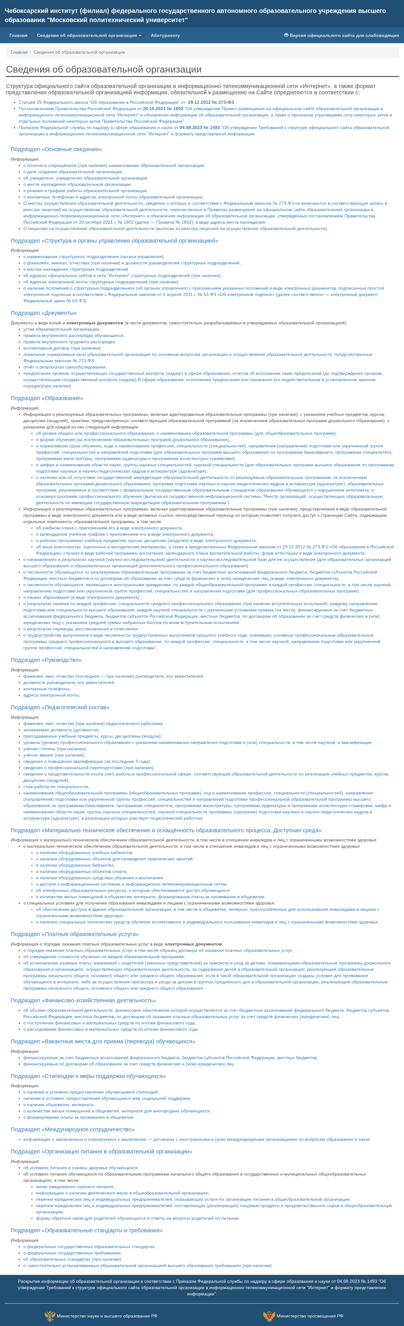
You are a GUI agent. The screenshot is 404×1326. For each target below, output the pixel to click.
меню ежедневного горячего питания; (75, 1186)
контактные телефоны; (47, 688)
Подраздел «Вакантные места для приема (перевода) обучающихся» (103, 1041)
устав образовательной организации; (61, 329)
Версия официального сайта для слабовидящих (343, 35)
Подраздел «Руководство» (46, 660)
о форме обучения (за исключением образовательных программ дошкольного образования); (133, 439)
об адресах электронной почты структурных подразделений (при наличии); (101, 281)
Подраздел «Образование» (47, 398)
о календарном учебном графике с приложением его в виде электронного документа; (125, 534)
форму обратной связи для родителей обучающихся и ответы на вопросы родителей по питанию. (138, 1218)
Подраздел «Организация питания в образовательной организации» (101, 1151)
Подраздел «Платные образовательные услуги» (75, 934)
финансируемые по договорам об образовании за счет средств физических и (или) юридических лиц (128, 1063)
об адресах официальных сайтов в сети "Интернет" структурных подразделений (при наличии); (122, 275)
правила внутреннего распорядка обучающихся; (73, 335)
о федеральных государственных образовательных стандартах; (89, 1246)
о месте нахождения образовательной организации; (77, 184)
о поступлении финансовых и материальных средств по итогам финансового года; (109, 1022)
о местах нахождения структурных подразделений (75, 269)
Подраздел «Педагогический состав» (60, 707)
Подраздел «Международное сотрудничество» (73, 1129)
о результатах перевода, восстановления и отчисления (80, 628)
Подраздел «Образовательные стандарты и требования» (87, 1230)
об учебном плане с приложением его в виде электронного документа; (109, 527)
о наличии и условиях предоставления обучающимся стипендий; (91, 1091)
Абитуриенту (165, 35)
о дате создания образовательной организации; (73, 171)
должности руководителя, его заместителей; (69, 682)
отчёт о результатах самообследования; (65, 366)
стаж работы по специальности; (56, 786)
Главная (18, 35)
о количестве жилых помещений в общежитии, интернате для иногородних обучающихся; (117, 1110)
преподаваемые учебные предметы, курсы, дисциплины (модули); (92, 736)
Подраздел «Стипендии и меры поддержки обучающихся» (88, 1076)
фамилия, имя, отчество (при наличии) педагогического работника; (93, 723)
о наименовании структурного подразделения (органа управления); (94, 256)
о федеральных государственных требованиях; (72, 1252)
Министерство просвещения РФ (310, 1315)
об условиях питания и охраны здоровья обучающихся (80, 1167)
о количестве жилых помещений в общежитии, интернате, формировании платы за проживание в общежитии (150, 896)
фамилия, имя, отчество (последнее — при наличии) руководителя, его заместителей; (113, 676)
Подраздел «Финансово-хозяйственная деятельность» (83, 1000)
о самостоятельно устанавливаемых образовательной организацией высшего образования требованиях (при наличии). (148, 1265)
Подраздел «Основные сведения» (56, 149)
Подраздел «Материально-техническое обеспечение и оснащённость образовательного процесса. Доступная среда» (166, 830)
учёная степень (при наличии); (55, 748)
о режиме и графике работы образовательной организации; (85, 190)
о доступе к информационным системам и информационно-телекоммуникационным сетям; (132, 884)
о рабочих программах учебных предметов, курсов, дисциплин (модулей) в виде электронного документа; (146, 540)
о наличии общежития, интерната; (59, 1104)
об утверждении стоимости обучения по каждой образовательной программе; (104, 956)
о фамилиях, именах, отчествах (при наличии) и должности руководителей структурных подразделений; (132, 262)
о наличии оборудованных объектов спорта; (82, 871)
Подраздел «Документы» (44, 313)
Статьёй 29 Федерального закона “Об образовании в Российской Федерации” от (126, 102)
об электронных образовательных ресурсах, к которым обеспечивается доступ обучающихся (133, 890)
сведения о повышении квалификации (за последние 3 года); (87, 761)
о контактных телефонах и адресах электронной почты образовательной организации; (113, 196)
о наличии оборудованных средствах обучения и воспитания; (100, 877)
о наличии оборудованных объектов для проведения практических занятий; (115, 858)
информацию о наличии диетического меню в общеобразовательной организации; (122, 1192)
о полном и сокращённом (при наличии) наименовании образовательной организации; (114, 165)
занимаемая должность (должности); (61, 729)
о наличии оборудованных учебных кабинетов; (84, 852)
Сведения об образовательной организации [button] (87, 35)
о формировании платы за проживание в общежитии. (79, 1117)
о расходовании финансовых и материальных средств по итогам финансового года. (111, 1029)
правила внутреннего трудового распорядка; (69, 341)
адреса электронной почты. (51, 695)
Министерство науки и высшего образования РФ (107, 1315)
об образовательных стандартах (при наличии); (72, 1259)
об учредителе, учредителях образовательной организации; (85, 177)
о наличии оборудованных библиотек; (75, 865)
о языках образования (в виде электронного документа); (81, 597)
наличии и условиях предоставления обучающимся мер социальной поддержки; (107, 1098)
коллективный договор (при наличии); (62, 348)
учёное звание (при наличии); (54, 754)
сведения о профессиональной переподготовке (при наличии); (89, 767)
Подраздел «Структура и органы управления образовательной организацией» (114, 241)
